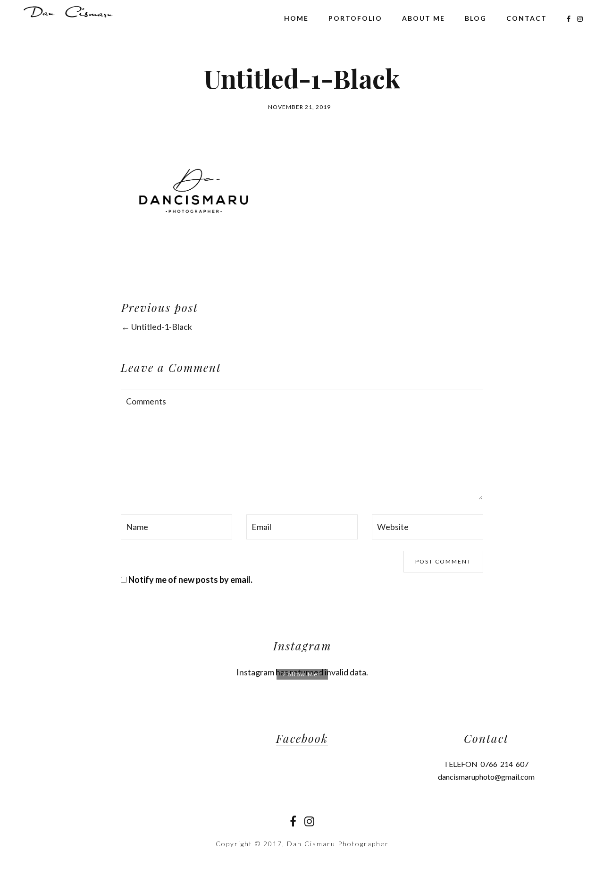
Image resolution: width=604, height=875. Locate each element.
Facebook (302, 738)
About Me (423, 18)
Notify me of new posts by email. (190, 579)
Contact (526, 18)
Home (296, 18)
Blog (476, 18)
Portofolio (355, 18)
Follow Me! (302, 674)
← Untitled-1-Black (156, 326)
